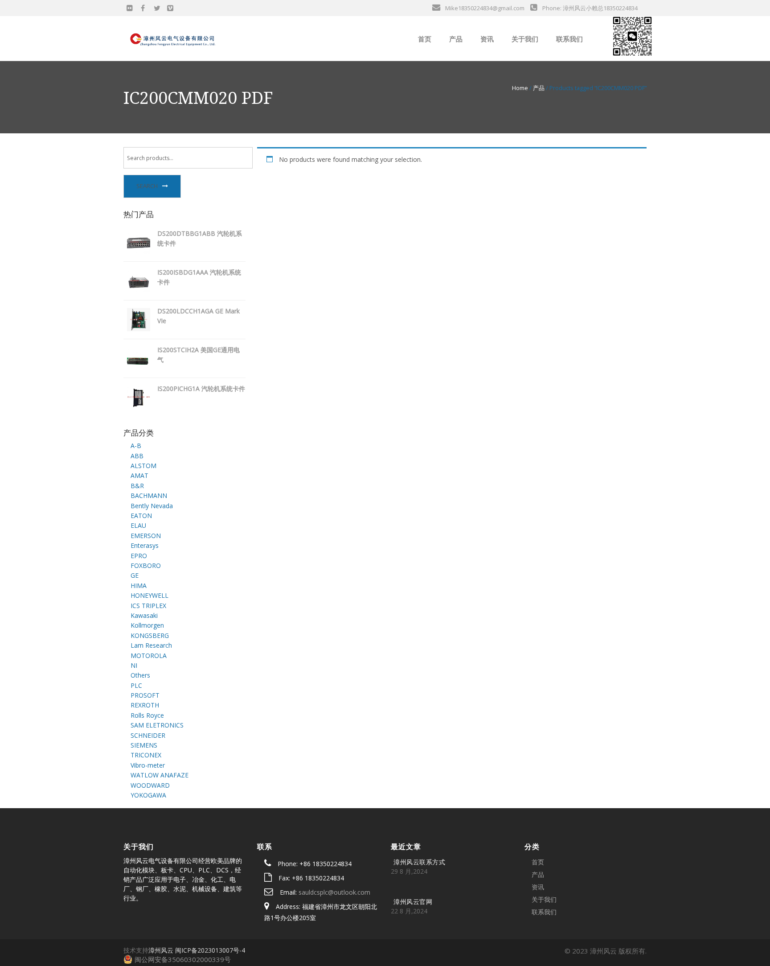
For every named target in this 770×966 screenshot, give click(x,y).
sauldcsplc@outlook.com (334, 892)
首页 (423, 38)
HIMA (139, 585)
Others (140, 675)
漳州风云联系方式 (419, 862)
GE (135, 575)
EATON (141, 515)
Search (147, 186)
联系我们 (568, 38)
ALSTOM (143, 465)
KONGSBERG (150, 635)
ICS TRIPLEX (148, 605)
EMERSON (146, 535)
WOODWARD (150, 785)
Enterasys (145, 545)
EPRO (139, 555)
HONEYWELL (149, 595)
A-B (136, 445)
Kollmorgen (147, 625)
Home (520, 88)
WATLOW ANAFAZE (159, 775)
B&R (137, 485)
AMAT (139, 475)
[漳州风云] (173, 38)
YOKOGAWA (148, 795)
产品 (455, 38)
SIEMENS (144, 745)
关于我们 (524, 38)
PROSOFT (145, 695)
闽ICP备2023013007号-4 (210, 950)
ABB (137, 456)
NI (134, 665)
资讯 (486, 38)
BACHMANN (149, 495)
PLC (136, 685)
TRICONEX (146, 755)
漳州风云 (160, 950)
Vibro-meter (148, 765)
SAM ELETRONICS (157, 725)
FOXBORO (146, 565)
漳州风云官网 (412, 901)
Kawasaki (144, 615)
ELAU (138, 525)
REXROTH (145, 705)
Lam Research (151, 645)
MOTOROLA (149, 655)
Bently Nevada (152, 505)
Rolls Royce (147, 715)
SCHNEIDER (148, 735)
